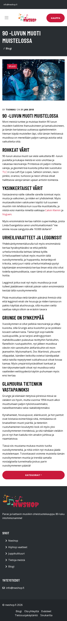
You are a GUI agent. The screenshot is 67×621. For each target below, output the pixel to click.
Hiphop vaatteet (17, 547)
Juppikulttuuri (16, 553)
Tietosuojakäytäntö (26, 615)
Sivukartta (46, 615)
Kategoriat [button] (32, 475)
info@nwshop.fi (10, 4)
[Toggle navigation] (6, 18)
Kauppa (55, 18)
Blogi (9, 48)
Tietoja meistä (16, 560)
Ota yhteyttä (31, 611)
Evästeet (46, 611)
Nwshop (13, 540)
